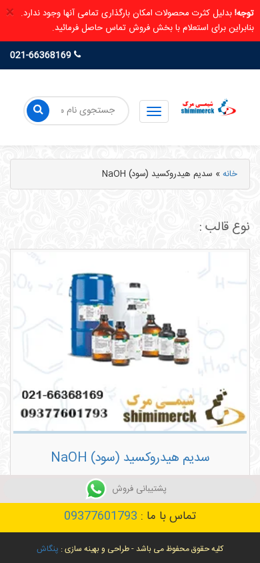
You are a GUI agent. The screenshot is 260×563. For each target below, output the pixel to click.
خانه (230, 174)
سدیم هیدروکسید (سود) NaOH (130, 458)
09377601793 (100, 516)
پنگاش (48, 549)
